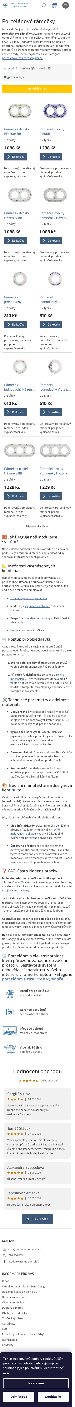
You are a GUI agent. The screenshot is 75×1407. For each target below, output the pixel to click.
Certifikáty (8, 1324)
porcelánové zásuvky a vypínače (22, 58)
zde (5, 1372)
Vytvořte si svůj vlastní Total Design (24, 1287)
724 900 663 (15, 1255)
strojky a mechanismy (15, 890)
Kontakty (7, 1345)
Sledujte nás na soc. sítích (24, 1262)
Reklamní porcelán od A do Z (20, 1292)
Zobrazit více (37, 1219)
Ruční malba (9, 1340)
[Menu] (65, 5)
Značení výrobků (12, 1318)
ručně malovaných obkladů (35, 832)
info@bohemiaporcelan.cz (24, 1249)
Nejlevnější (28, 68)
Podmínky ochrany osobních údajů (23, 1334)
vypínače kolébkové (37, 606)
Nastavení (36, 1383)
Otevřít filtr (37, 89)
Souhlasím (53, 1396)
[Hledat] (44, 5)
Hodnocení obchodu (37, 1071)
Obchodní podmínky (14, 1313)
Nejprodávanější (14, 77)
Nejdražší (45, 68)
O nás (5, 1281)
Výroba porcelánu (13, 1302)
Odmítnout (18, 1396)
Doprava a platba (12, 1308)
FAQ (4, 1329)
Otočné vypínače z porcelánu (28, 598)
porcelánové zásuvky (37, 618)
